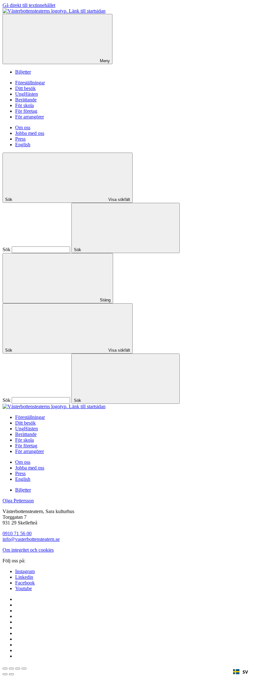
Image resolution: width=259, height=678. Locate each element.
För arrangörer (29, 116)
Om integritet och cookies (28, 550)
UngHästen (26, 94)
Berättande (26, 99)
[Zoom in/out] (24, 668)
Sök (6, 249)
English (22, 144)
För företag (26, 111)
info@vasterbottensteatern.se (31, 539)
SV (245, 672)
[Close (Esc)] (5, 668)
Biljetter (23, 72)
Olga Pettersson (18, 500)
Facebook (25, 582)
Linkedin (24, 577)
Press (20, 139)
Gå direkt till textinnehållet (29, 5)
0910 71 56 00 (17, 533)
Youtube (23, 588)
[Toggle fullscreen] (17, 668)
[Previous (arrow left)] (5, 674)
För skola (24, 105)
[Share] (11, 668)
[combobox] (240, 671)
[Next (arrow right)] (11, 674)
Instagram (25, 571)
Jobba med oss (29, 133)
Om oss (22, 127)
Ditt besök (25, 88)
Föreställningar (30, 82)
